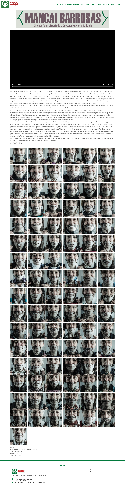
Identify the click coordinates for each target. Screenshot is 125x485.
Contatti (106, 4)
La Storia (60, 4)
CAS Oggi (68, 4)
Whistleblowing (94, 472)
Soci (82, 4)
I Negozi (76, 4)
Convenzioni (90, 4)
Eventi (99, 4)
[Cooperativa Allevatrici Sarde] (9, 4)
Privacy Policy (116, 4)
